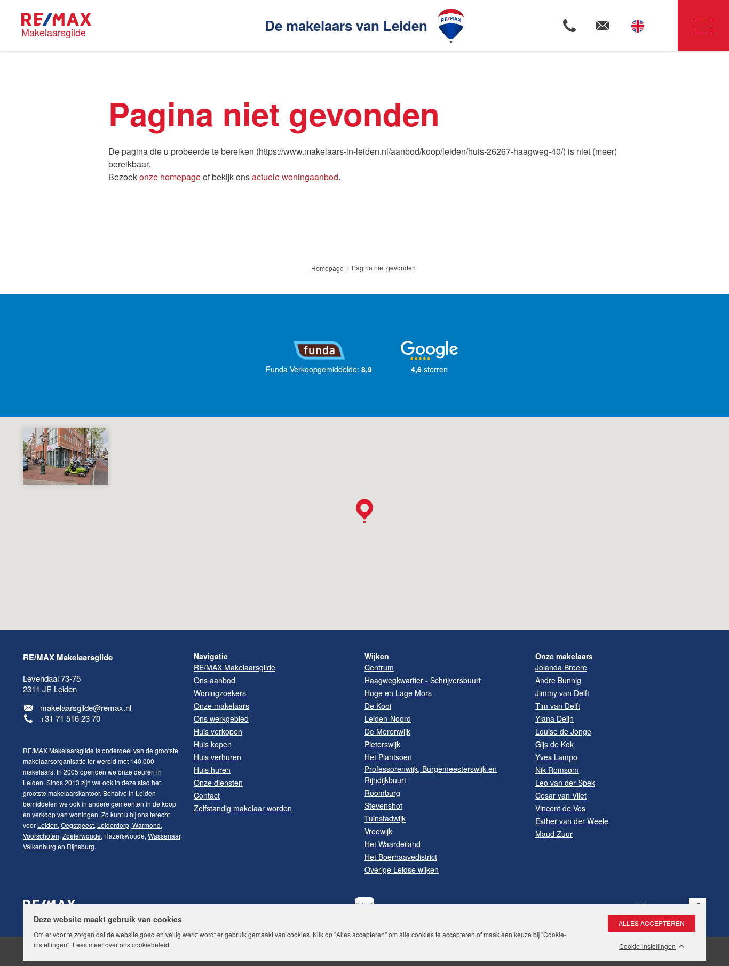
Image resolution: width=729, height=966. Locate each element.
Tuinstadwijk (385, 818)
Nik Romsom (557, 769)
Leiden (47, 824)
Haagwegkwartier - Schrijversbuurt (422, 680)
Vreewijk (378, 831)
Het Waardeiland (392, 844)
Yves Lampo (556, 757)
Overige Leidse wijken (401, 869)
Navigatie (703, 25)
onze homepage (170, 177)
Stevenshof (383, 805)
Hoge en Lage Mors (398, 693)
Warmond (146, 824)
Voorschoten (41, 835)
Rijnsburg (80, 846)
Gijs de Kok (554, 744)
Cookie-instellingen (647, 946)
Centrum (379, 667)
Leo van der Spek (565, 782)
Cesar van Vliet (561, 795)
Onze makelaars (564, 656)
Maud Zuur (554, 833)
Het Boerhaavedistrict (400, 856)
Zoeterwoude (81, 835)
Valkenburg (39, 846)
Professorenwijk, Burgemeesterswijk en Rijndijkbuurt (430, 774)
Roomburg (382, 792)
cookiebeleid (150, 944)
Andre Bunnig (558, 680)
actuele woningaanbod (295, 177)
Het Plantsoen (388, 757)
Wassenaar (164, 835)
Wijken (376, 656)
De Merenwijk (387, 731)
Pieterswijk (382, 744)
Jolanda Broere (561, 667)
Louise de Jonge (563, 731)
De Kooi (377, 705)
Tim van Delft (557, 705)
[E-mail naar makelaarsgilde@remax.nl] (602, 25)
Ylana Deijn (554, 718)
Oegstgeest (77, 824)
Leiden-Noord (387, 718)
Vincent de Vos (560, 808)
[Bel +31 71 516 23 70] (569, 25)
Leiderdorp (113, 824)
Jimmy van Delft (562, 693)
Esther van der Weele (571, 821)
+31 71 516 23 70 (70, 718)
